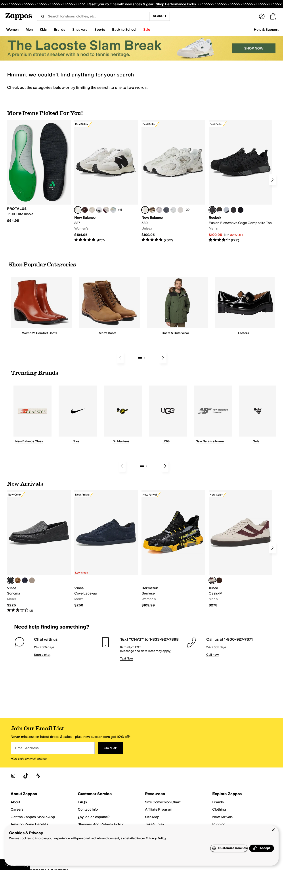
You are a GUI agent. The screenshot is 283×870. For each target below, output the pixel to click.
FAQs (82, 802)
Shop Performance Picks (176, 4)
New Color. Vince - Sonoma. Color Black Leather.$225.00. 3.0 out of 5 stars (39, 551)
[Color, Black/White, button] (240, 209)
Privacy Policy (155, 838)
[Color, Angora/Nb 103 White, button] (113, 209)
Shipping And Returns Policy (101, 824)
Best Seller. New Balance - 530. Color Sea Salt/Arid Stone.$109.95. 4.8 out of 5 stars (173, 181)
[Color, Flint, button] (17, 580)
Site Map (152, 817)
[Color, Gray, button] (226, 209)
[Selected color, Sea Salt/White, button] (77, 209)
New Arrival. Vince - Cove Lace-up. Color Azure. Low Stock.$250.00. (106, 549)
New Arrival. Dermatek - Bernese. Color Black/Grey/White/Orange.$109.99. (173, 549)
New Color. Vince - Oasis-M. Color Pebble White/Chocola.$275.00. (240, 549)
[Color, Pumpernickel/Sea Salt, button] (84, 209)
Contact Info (88, 809)
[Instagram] (13, 776)
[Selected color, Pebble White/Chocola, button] (212, 580)
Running (219, 824)
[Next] (272, 179)
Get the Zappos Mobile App (33, 817)
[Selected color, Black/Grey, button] (212, 209)
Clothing (219, 809)
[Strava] (38, 776)
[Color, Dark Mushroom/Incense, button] (152, 209)
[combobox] (93, 16)
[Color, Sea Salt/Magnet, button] (166, 209)
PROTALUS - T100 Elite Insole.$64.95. (39, 171)
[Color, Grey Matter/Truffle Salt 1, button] (180, 209)
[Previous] (120, 357)
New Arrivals (222, 817)
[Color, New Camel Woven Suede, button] (31, 580)
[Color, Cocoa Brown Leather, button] (219, 580)
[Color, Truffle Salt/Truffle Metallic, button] (159, 209)
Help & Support (266, 29)
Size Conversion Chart (163, 802)
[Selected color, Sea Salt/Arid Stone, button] (145, 209)
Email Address (26, 748)
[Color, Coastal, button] (24, 580)
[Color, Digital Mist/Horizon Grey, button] (99, 209)
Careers (17, 809)
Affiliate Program (158, 809)
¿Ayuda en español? (94, 817)
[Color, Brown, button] (219, 209)
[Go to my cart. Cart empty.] (273, 16)
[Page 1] (140, 358)
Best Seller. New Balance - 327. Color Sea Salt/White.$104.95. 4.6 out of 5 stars (106, 181)
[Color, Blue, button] (233, 209)
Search (159, 16)
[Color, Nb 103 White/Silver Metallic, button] (173, 209)
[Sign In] (261, 16)
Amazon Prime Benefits (29, 824)
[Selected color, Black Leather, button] (10, 580)
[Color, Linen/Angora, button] (92, 209)
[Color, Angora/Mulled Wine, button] (106, 209)
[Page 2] (144, 358)
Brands (218, 802)
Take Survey (154, 824)
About (15, 802)
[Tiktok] (26, 776)
